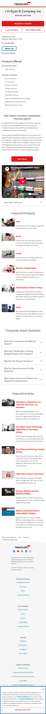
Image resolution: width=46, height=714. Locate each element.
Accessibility (23, 681)
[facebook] (15, 551)
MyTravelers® (23, 645)
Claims (23, 591)
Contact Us (23, 641)
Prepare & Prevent (23, 595)
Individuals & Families (23, 582)
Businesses (23, 587)
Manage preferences (23, 710)
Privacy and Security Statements (23, 672)
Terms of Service (23, 668)
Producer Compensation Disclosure (23, 685)
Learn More (22, 159)
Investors (23, 618)
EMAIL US (9, 48)
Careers (23, 614)
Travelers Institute (23, 626)
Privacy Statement (26, 699)
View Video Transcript (13, 202)
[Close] (43, 689)
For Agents (23, 649)
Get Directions (33, 30)
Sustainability (23, 622)
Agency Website (9, 53)
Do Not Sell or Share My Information (23, 676)
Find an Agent (23, 653)
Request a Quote (23, 23)
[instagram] (31, 551)
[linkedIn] (27, 551)
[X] (23, 551)
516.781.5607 (13, 30)
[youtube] (19, 551)
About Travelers (23, 610)
